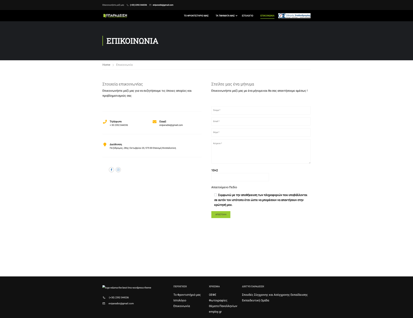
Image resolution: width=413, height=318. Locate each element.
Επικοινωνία (181, 306)
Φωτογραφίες (218, 300)
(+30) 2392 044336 (138, 5)
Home (106, 64)
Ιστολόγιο (179, 300)
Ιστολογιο (247, 15)
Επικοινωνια (267, 15)
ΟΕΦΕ (212, 294)
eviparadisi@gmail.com (163, 5)
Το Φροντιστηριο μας (196, 15)
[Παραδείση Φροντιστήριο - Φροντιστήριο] (114, 15)
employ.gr (215, 311)
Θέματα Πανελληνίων (223, 306)
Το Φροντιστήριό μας (187, 294)
